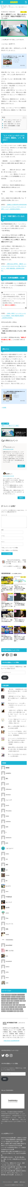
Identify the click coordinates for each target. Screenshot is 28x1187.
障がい (21, 1009)
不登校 (8, 1000)
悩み (14, 1004)
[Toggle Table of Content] (23, 117)
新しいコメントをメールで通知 (10, 547)
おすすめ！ (14, 994)
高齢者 (21, 1011)
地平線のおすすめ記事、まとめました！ (12, 1174)
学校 (14, 1002)
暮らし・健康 (5, 423)
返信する (21, 466)
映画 (23, 1004)
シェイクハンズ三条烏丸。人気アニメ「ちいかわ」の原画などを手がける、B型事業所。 (17, 733)
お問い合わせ (22, 1182)
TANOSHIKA (7, 994)
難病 (15, 1011)
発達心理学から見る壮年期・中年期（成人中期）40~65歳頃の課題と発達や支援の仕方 (17, 749)
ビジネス (3, 998)
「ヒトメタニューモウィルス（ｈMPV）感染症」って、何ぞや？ (13, 120)
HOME (4, 407)
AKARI (14, 2)
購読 (4, 677)
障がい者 (3, 1011)
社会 (16, 1007)
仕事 (12, 1000)
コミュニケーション (6, 996)
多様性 (3, 1002)
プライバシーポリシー (7, 1182)
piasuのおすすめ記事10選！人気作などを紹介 (14, 1137)
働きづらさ (5, 425)
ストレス (13, 996)
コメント (4, 515)
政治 (17, 1004)
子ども (10, 1002)
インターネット (21, 994)
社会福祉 (20, 1007)
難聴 (18, 1011)
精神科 (3, 1009)
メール (3, 535)
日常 (20, 1004)
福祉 (24, 1007)
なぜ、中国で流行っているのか (12, 123)
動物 (24, 1000)
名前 (2, 529)
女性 (7, 1002)
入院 (21, 1000)
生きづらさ (12, 425)
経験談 (7, 1009)
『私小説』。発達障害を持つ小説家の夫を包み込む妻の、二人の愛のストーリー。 (17, 691)
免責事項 (16, 1182)
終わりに (6, 127)
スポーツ (18, 996)
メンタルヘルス (14, 998)
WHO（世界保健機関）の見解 (12, 125)
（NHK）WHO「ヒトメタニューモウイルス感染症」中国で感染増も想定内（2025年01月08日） (13, 316)
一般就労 (3, 1000)
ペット (8, 998)
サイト (3, 541)
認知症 (16, 1009)
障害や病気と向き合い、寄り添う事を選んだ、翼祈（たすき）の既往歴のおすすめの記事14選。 (13, 1159)
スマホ (23, 996)
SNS (3, 994)
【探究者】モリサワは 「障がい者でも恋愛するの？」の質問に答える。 (17, 698)
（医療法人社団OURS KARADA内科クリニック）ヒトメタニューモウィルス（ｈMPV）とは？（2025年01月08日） (14, 207)
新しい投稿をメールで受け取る (10, 550)
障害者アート (9, 1011)
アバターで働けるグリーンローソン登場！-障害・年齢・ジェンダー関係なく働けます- (17, 721)
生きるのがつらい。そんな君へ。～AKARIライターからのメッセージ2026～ (17, 705)
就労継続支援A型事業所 (7, 1004)
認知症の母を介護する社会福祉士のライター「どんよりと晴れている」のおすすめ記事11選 (13, 1153)
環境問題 (6, 1007)
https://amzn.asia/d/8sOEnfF (11, 1040)
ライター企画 (21, 998)
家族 (17, 1002)
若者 (11, 1009)
